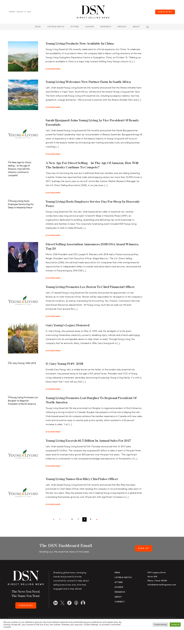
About (136, 27)
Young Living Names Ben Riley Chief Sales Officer (82, 479)
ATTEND (75, 27)
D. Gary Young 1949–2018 (64, 364)
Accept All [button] (175, 624)
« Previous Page (53, 520)
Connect (120, 602)
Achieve (89, 27)
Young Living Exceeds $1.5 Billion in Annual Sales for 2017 (88, 440)
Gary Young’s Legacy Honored (67, 325)
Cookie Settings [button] (160, 624)
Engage (122, 27)
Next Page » (97, 520)
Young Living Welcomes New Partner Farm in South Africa (88, 82)
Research (105, 27)
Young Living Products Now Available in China (80, 43)
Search (147, 27)
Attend (119, 582)
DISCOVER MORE (53, 69)
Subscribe (165, 12)
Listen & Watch (55, 27)
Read (38, 27)
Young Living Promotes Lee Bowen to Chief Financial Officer (90, 287)
